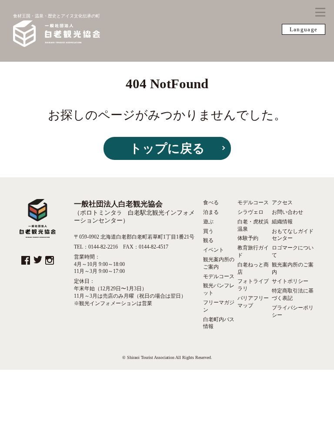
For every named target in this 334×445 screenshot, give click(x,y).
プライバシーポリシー (293, 311)
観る (208, 240)
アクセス (282, 202)
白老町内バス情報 (218, 323)
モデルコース (218, 276)
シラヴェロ (250, 212)
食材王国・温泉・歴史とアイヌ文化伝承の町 (56, 15)
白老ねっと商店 (253, 268)
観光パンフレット (218, 289)
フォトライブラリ (253, 285)
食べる (211, 202)
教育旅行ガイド (253, 251)
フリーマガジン (218, 306)
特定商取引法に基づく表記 (293, 294)
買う (208, 231)
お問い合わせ (287, 212)
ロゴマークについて (293, 251)
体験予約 (247, 238)
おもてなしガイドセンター (293, 235)
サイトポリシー (290, 281)
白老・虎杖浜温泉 (253, 225)
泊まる (211, 212)
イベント (213, 250)
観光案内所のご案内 (218, 263)
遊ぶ (208, 222)
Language (303, 29)
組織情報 (282, 222)
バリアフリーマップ (253, 302)
